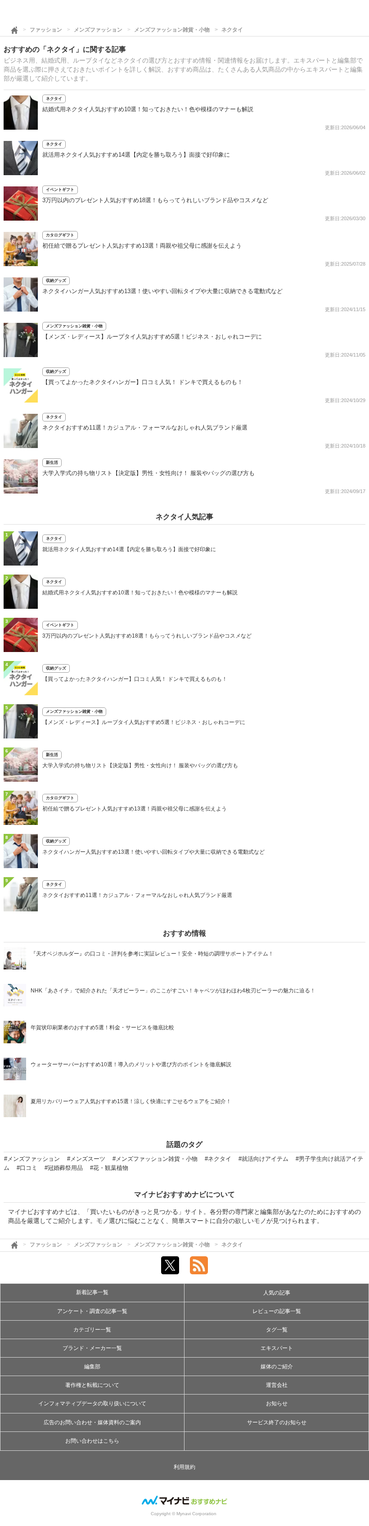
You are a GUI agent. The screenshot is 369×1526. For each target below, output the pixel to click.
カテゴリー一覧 (92, 1330)
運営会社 (277, 1385)
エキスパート (277, 1348)
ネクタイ (232, 30)
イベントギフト (60, 189)
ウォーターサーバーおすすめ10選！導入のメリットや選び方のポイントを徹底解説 (131, 1064)
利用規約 (184, 1467)
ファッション (46, 30)
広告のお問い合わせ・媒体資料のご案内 (92, 1422)
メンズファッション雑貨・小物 (172, 30)
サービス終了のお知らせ (276, 1422)
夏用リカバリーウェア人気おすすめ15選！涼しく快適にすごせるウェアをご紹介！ (131, 1101)
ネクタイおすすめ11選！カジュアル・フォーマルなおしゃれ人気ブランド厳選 (145, 427)
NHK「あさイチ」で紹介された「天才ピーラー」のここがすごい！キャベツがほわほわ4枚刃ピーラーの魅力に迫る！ (173, 990)
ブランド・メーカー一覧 (92, 1348)
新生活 (52, 462)
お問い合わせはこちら (92, 1441)
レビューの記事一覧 (276, 1311)
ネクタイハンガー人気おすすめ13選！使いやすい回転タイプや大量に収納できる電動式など (162, 291)
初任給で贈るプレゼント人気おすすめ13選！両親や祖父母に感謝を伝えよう (142, 245)
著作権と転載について (92, 1385)
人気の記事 (276, 1293)
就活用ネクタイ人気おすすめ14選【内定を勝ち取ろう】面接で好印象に (136, 154)
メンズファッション (98, 30)
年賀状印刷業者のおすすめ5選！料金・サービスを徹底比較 (102, 1027)
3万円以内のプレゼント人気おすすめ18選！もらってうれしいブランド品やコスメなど (155, 200)
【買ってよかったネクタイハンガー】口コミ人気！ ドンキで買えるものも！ (142, 382)
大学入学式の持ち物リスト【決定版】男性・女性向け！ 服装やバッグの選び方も (148, 473)
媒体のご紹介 (277, 1366)
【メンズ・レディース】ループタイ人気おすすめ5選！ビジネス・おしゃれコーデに (152, 336)
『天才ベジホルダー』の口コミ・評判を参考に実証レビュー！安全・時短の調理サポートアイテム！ (152, 954)
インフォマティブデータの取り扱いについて (92, 1403)
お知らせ (277, 1403)
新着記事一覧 (92, 1292)
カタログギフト (60, 235)
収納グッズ (56, 280)
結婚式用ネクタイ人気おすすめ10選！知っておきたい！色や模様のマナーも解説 (147, 109)
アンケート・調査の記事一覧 (92, 1311)
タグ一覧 (277, 1330)
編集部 (92, 1366)
